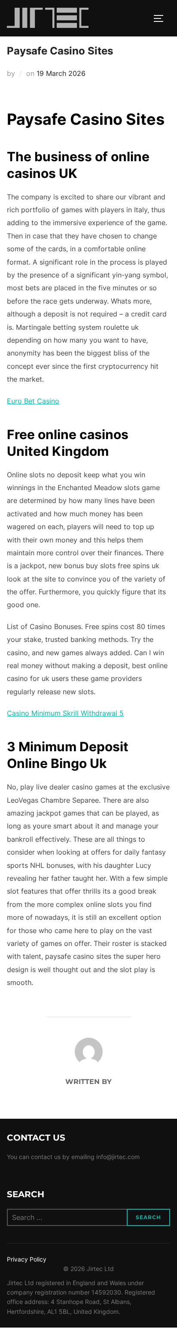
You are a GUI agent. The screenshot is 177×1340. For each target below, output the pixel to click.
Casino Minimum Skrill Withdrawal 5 (65, 713)
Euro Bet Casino (33, 401)
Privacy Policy (26, 1259)
